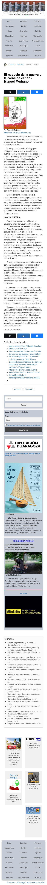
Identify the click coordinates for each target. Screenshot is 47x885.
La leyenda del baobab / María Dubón (24, 354)
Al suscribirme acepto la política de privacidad (24, 425)
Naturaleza (23, 21)
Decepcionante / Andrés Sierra (22, 699)
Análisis (38, 55)
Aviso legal (20, 882)
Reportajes (23, 46)
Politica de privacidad (35, 882)
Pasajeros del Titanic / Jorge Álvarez (24, 657)
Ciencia (9, 41)
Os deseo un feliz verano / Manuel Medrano (24, 685)
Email (7, 416)
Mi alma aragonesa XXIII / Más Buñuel (24, 680)
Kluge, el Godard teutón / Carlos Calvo (23, 707)
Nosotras (9, 50)
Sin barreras (38, 50)
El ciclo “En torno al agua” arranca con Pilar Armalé (22, 454)
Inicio (9, 21)
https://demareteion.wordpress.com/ (17, 132)
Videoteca (23, 50)
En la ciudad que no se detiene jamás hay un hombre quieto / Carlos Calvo (23, 648)
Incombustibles (23, 55)
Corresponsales (38, 41)
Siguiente (29, 389)
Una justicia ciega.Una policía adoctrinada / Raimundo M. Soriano (24, 695)
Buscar (23, 405)
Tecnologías (38, 36)
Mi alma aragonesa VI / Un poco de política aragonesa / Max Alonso (23, 357)
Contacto (11, 882)
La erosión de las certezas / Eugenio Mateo (24, 670)
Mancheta (9, 55)
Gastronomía (23, 41)
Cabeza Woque (14, 776)
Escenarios (24, 31)
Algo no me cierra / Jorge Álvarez (23, 369)
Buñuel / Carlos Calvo (18, 348)
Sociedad (37, 26)
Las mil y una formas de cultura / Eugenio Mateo (23, 719)
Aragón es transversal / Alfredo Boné (24, 723)
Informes (23, 36)
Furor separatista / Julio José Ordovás (25, 351)
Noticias (23, 26)
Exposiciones (9, 26)
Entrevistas (9, 46)
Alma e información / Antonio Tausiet (24, 372)
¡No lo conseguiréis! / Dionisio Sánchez (25, 346)
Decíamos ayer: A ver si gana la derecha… (24, 702)
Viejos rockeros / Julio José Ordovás (24, 711)
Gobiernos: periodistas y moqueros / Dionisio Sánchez (22, 643)
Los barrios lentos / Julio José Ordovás (24, 653)
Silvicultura (9, 36)
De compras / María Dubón (20, 713)
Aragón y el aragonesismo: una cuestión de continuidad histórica (24, 665)
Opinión (38, 31)
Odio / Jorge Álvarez (18, 716)
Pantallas (38, 21)
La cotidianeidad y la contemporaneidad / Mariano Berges (24, 376)
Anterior (17, 389)
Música (9, 31)
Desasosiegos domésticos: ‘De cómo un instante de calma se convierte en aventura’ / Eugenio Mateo (25, 364)
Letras (38, 46)
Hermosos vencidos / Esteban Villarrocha (24, 675)
